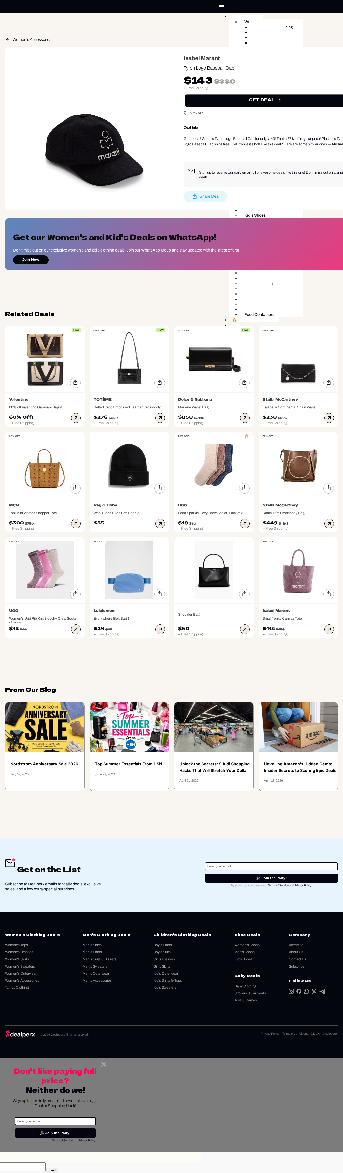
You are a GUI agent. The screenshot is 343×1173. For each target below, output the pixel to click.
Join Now (30, 260)
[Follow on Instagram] (291, 992)
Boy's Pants (162, 945)
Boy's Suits (162, 952)
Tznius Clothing (17, 987)
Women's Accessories (32, 39)
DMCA (315, 1033)
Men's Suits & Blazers (99, 959)
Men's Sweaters (95, 966)
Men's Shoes (244, 952)
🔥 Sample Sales (247, 320)
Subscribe (296, 966)
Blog (236, 325)
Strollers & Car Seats (250, 993)
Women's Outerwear (21, 973)
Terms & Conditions (295, 1033)
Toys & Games (245, 1000)
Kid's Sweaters (164, 987)
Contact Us (297, 959)
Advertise (296, 945)
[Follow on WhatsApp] (306, 992)
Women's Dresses (19, 952)
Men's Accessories (97, 980)
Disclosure (329, 1033)
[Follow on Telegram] (322, 993)
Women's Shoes (247, 945)
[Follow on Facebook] (298, 992)
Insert (52, 1170)
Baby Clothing (245, 986)
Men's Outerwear (96, 973)
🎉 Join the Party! (271, 878)
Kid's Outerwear (165, 973)
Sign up (205, 172)
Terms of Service (278, 885)
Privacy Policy (302, 885)
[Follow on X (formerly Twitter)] (314, 993)
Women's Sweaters (20, 966)
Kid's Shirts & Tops (167, 980)
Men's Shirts (92, 945)
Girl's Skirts (161, 966)
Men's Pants (92, 952)
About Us (296, 952)
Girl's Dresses (164, 959)
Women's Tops (16, 945)
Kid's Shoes (243, 959)
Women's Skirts (17, 959)
